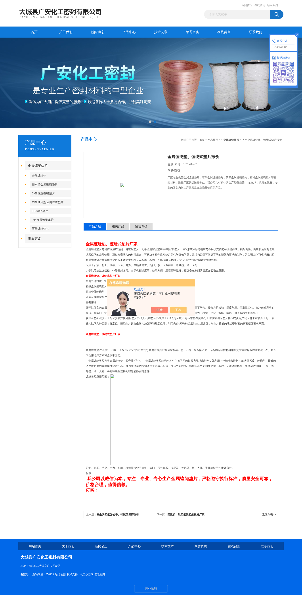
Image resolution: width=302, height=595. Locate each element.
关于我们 (66, 32)
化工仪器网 (87, 574)
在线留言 (259, 5)
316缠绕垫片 (40, 211)
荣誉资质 (192, 32)
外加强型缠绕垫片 (43, 193)
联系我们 (272, 5)
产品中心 (129, 32)
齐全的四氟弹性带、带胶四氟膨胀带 (118, 514)
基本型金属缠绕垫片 (45, 184)
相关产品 (118, 226)
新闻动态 (97, 32)
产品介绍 (95, 226)
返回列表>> (269, 514)
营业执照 (151, 588)
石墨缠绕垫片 (40, 228)
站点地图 (60, 574)
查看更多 (34, 238)
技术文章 (160, 32)
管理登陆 (100, 574)
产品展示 (213, 139)
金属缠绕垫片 (38, 166)
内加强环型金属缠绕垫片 (47, 202)
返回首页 (247, 5)
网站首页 (35, 546)
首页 (34, 32)
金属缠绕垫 (39, 175)
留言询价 (141, 226)
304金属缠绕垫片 (43, 219)
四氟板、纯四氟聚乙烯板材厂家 (186, 514)
